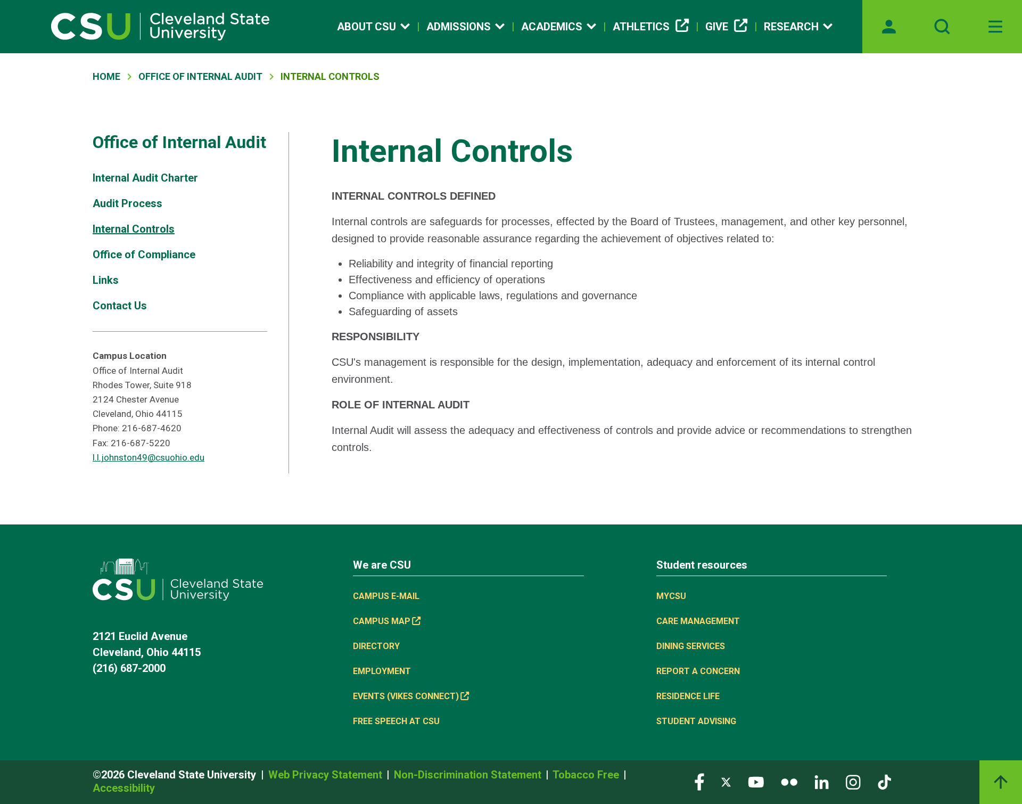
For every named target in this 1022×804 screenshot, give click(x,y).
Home (106, 76)
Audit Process (127, 203)
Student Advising (696, 721)
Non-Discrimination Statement (469, 774)
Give (716, 26)
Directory (376, 646)
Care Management (698, 621)
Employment (382, 671)
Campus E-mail (386, 596)
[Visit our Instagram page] (853, 781)
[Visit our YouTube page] (756, 781)
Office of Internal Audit (200, 76)
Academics (551, 26)
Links (106, 280)
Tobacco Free (587, 774)
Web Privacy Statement (326, 774)
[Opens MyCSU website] (889, 26)
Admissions (458, 26)
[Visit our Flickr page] (789, 781)
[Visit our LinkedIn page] (821, 781)
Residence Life (688, 696)
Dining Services (690, 646)
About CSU (366, 26)
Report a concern (698, 671)
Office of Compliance (144, 254)
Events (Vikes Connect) (406, 696)
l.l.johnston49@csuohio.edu (148, 457)
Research (791, 26)
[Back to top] (1000, 782)
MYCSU (671, 596)
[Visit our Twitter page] (726, 781)
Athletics (641, 26)
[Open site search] (942, 26)
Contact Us (120, 305)
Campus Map (381, 621)
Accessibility (124, 788)
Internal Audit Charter (145, 177)
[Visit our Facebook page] (699, 781)
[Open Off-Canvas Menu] (995, 26)
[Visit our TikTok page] (884, 781)
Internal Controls (134, 229)
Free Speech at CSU (396, 721)
